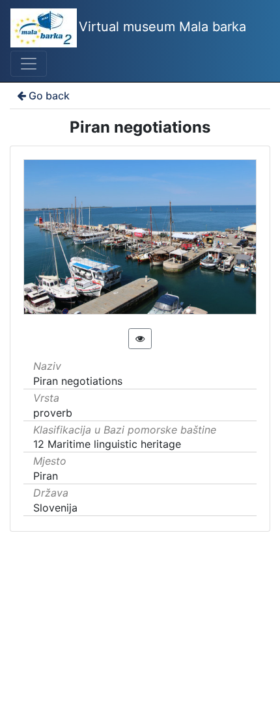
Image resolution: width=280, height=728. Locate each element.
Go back (49, 95)
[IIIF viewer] (140, 338)
